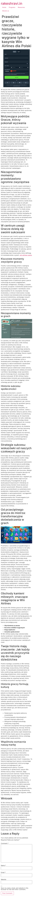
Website (3, 879)
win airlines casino (26, 255)
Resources (21, 7)
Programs (12, 7)
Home (4, 7)
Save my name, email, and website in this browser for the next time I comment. (14, 888)
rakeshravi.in (11, 3)
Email (3, 872)
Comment (5, 843)
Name (3, 865)
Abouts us (5, 11)
